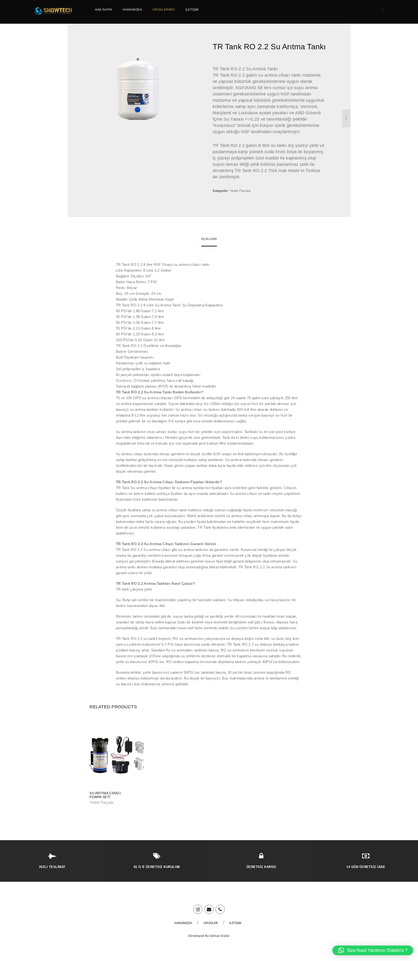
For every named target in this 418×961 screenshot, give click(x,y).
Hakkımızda (132, 9)
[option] (137, 89)
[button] (372, 950)
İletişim (192, 9)
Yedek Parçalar (240, 191)
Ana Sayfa (103, 9)
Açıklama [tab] (209, 239)
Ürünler (210, 923)
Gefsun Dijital (219, 936)
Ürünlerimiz (164, 9)
